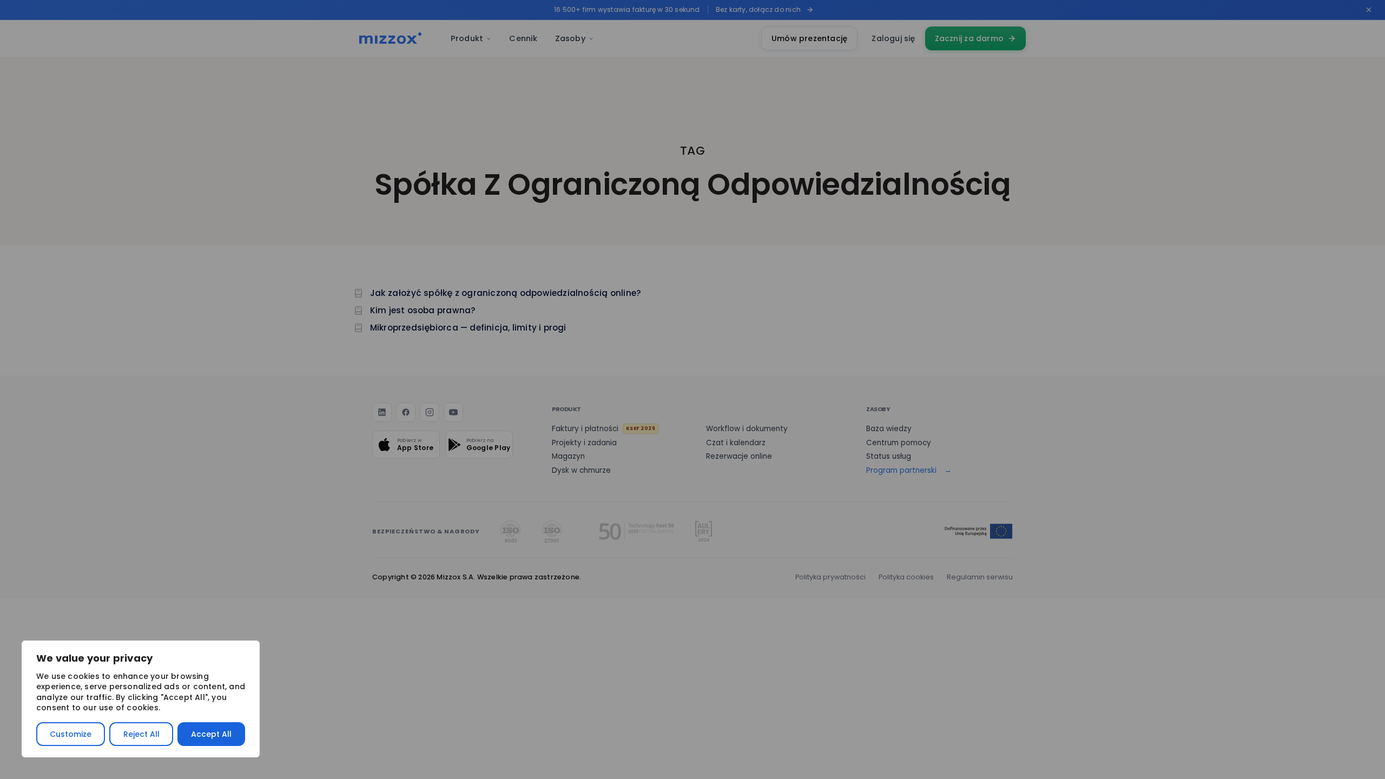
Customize (70, 734)
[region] (141, 699)
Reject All (141, 734)
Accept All (211, 734)
